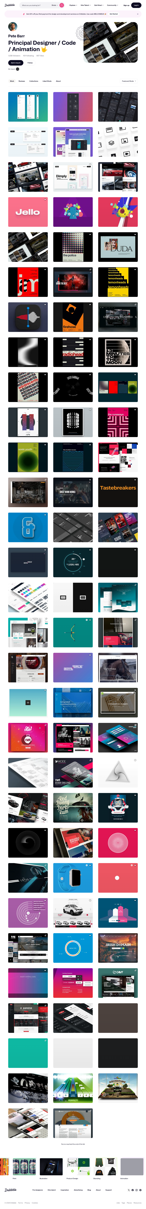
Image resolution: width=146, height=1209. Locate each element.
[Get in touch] (34, 117)
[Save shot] (39, 117)
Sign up (126, 5)
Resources (137, 1203)
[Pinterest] (140, 1190)
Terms (20, 1203)
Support (109, 1190)
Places (129, 1203)
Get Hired (98, 5)
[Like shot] (44, 117)
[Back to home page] (10, 5)
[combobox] (34, 5)
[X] (129, 1190)
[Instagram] (137, 1190)
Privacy (27, 1203)
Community (111, 5)
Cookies (35, 1203)
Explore (72, 5)
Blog (89, 1190)
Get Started (114, 14)
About (98, 1190)
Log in (136, 5)
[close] (137, 14)
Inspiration (65, 1190)
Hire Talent (85, 5)
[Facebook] (133, 1190)
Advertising (78, 1190)
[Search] (61, 5)
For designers (38, 1190)
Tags (123, 1203)
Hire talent (52, 1190)
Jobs (118, 1203)
